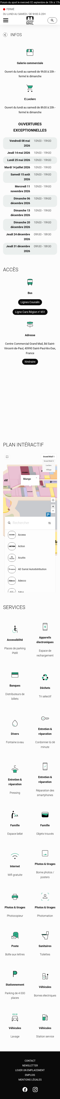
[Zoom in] (53, 506)
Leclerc (49, 465)
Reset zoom (53, 500)
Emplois (30, 1075)
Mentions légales (30, 1079)
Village (48, 470)
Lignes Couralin (30, 302)
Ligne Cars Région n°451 (30, 311)
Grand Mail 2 (49, 461)
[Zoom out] (53, 511)
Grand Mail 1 (48, 457)
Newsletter (30, 1065)
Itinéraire (30, 361)
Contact (30, 1060)
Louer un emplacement (30, 1070)
